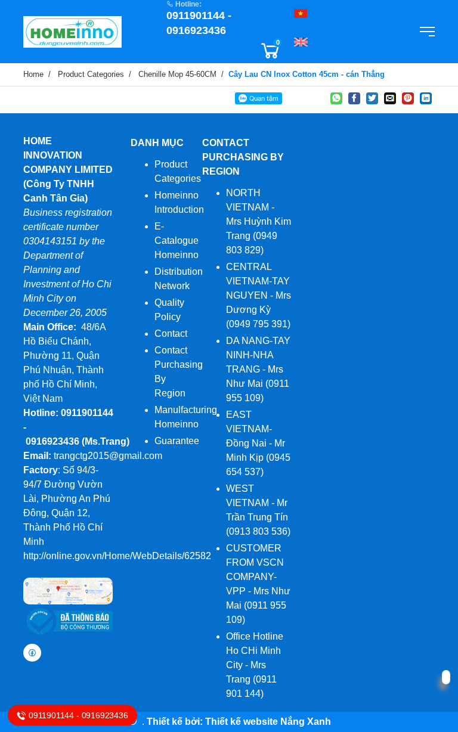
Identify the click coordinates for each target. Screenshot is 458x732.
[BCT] (68, 620)
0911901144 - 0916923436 (78, 715)
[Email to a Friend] (390, 98)
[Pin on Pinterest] (408, 98)
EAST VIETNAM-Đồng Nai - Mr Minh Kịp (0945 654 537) (258, 443)
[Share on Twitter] (372, 98)
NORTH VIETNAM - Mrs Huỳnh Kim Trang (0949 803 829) (258, 221)
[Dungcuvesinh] (72, 31)
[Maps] (68, 590)
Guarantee (176, 441)
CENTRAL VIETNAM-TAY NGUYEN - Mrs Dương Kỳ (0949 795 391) (258, 295)
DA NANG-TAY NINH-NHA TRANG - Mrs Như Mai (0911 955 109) (258, 369)
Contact (170, 333)
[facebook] (32, 653)
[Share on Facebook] (354, 98)
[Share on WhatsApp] (336, 98)
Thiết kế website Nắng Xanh (268, 722)
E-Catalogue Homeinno (176, 240)
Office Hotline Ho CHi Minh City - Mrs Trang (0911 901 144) (254, 665)
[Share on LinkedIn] (426, 98)
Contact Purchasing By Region (243, 157)
